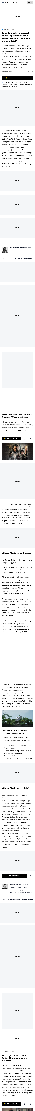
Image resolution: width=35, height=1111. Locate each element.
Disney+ (18, 899)
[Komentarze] (24, 439)
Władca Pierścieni (27, 899)
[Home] (11, 2)
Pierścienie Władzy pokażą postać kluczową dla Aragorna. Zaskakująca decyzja (17, 740)
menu (30, 2)
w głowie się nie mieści (26, 258)
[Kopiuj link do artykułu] (30, 439)
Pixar (17, 258)
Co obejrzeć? (12, 899)
